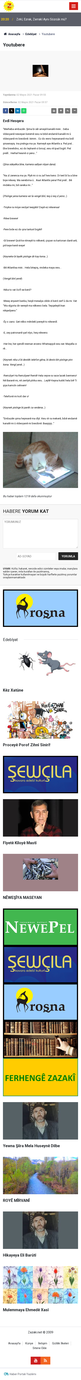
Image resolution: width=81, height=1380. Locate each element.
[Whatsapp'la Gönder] (23, 110)
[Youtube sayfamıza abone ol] (35, 1361)
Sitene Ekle (40, 1348)
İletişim (42, 1343)
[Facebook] (5, 110)
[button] (60, 110)
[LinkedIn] (17, 110)
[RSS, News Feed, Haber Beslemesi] (45, 1361)
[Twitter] (11, 110)
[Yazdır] (53, 110)
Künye (29, 1343)
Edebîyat (31, 34)
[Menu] (73, 6)
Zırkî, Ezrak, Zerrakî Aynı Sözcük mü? (41, 19)
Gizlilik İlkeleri (60, 1343)
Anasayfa (14, 34)
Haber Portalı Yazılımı (23, 1374)
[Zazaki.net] (9, 6)
